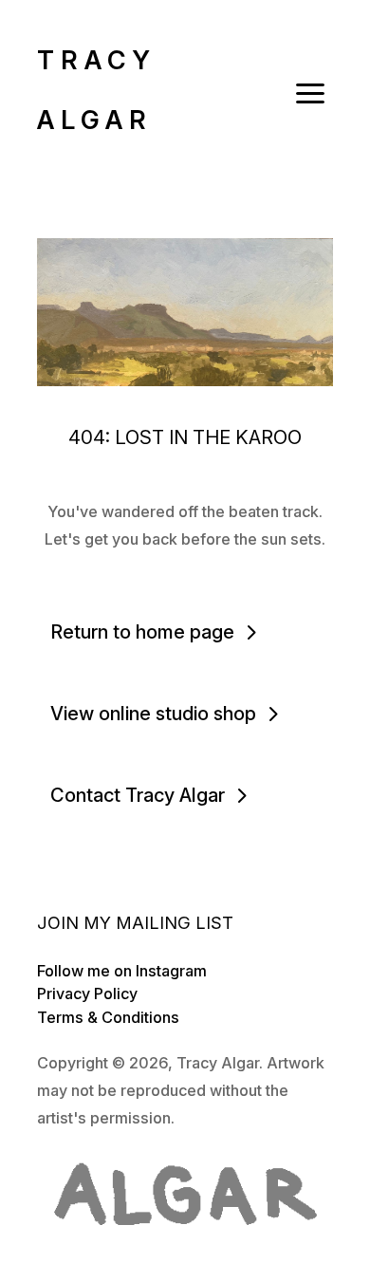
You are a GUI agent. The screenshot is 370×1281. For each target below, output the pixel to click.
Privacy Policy (87, 993)
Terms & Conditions (108, 1017)
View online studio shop (153, 713)
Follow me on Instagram (122, 970)
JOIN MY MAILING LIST (135, 922)
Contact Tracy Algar (137, 795)
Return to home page (142, 632)
